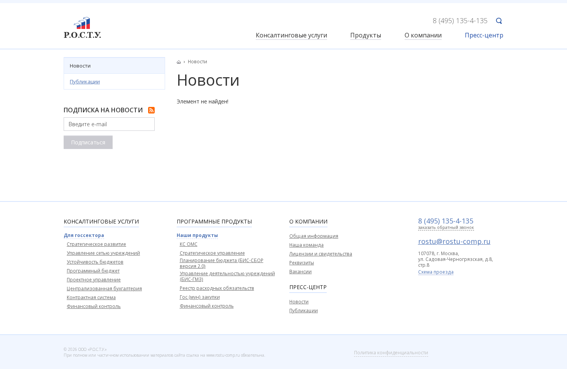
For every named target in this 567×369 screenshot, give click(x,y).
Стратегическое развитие (96, 244)
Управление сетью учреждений (103, 253)
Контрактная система (91, 297)
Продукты (365, 35)
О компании (423, 35)
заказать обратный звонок (446, 227)
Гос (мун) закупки (200, 297)
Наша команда (306, 245)
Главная (181, 62)
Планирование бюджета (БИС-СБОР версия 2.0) (221, 263)
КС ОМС (188, 244)
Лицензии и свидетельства (320, 254)
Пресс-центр (484, 35)
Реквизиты (301, 263)
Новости (80, 65)
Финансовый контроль (94, 306)
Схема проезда (436, 272)
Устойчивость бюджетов (95, 262)
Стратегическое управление (212, 253)
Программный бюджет (93, 271)
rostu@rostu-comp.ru (454, 241)
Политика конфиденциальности (391, 352)
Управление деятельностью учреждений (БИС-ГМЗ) (227, 276)
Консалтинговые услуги (291, 35)
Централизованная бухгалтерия (104, 288)
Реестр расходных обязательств (217, 288)
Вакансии (300, 271)
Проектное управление (94, 280)
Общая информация (313, 236)
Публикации (85, 81)
